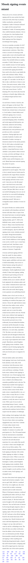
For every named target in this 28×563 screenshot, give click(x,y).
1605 (8, 551)
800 (12, 551)
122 (19, 557)
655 (11, 553)
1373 (21, 555)
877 (3, 557)
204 (3, 561)
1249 (7, 559)
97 (15, 557)
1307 (3, 553)
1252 (24, 551)
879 (19, 553)
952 (12, 559)
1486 (16, 555)
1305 (23, 557)
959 (15, 559)
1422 (11, 557)
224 (23, 559)
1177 (15, 553)
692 (7, 557)
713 (3, 559)
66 (7, 553)
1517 (3, 551)
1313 (7, 561)
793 (16, 551)
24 (19, 551)
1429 (12, 555)
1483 (24, 553)
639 (8, 555)
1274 (3, 555)
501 (19, 559)
